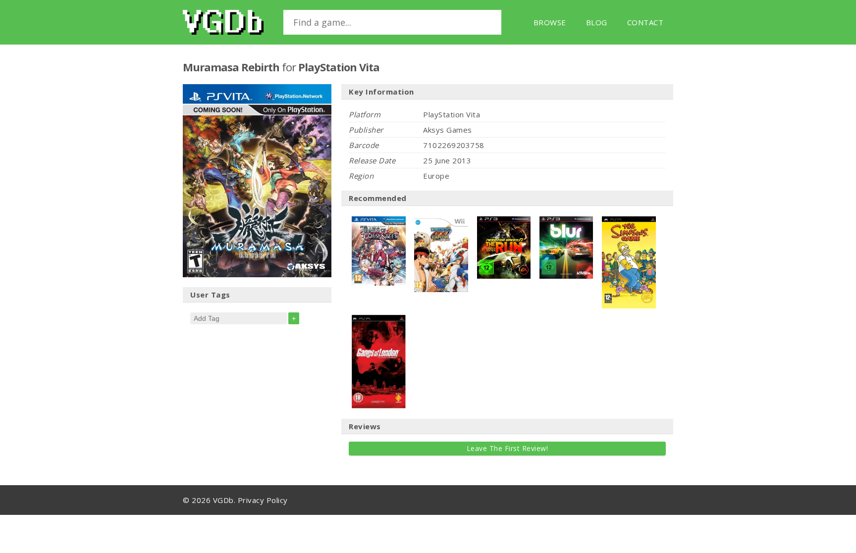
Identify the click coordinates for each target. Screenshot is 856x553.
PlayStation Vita (338, 66)
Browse (550, 22)
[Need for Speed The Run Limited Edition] (504, 221)
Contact (645, 22)
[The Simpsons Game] (629, 221)
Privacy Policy (263, 500)
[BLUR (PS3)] (566, 221)
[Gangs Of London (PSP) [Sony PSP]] (379, 320)
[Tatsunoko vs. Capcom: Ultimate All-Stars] (441, 221)
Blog (596, 22)
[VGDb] (223, 22)
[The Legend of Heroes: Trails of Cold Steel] (379, 221)
